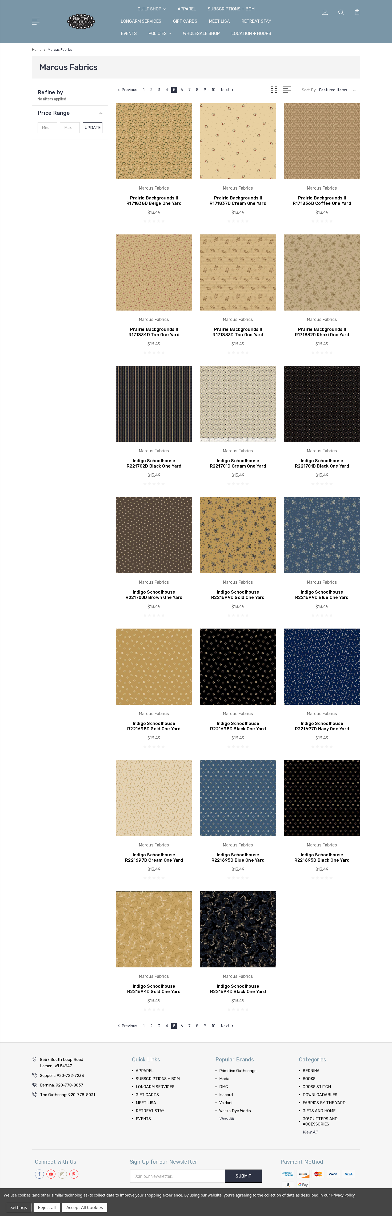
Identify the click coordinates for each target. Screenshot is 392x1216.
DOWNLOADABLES (320, 1094)
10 (213, 89)
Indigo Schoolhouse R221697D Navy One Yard (322, 726)
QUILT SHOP (149, 8)
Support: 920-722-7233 (62, 1075)
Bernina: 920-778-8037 (61, 1085)
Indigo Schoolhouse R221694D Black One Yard (238, 989)
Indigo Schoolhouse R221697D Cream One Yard (154, 857)
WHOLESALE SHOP (201, 33)
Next (225, 89)
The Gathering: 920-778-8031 (67, 1094)
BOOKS (309, 1078)
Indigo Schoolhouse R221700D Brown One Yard (154, 595)
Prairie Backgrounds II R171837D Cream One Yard (238, 200)
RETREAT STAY (256, 21)
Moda (224, 1078)
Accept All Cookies (84, 1207)
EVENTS (129, 33)
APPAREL (187, 8)
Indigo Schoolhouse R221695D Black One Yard (322, 857)
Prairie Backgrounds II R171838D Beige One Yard (154, 200)
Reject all (47, 1207)
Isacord (226, 1094)
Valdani (225, 1102)
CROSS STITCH (317, 1086)
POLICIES (158, 33)
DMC (223, 1086)
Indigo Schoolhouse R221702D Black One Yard (154, 463)
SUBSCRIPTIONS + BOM (231, 8)
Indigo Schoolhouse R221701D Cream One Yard (238, 463)
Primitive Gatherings (238, 1070)
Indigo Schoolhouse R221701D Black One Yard (322, 463)
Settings (18, 1207)
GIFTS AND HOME (319, 1110)
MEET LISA (219, 21)
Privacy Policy (342, 1195)
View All (226, 1118)
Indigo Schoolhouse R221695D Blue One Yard (238, 857)
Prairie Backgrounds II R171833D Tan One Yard (238, 332)
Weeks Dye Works (235, 1110)
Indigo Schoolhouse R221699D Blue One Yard (322, 595)
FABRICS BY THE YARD (324, 1102)
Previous (129, 89)
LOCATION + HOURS (251, 33)
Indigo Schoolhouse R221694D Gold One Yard (154, 989)
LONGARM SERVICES (141, 21)
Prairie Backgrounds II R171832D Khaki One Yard (322, 332)
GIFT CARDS (185, 21)
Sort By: (309, 90)
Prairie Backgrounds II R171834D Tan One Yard (154, 332)
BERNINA (311, 1070)
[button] (70, 113)
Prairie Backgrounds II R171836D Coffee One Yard (322, 200)
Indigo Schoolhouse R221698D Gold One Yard (154, 726)
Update (93, 127)
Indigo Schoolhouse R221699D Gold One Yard (238, 595)
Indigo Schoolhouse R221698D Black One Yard (238, 726)
